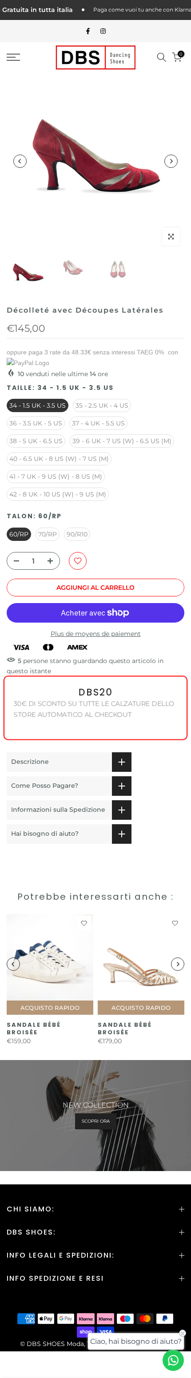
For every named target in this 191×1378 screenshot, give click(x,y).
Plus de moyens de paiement (96, 634)
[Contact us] (173, 1360)
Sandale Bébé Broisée (34, 1028)
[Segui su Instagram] (103, 31)
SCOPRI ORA (96, 1121)
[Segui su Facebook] (88, 31)
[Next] (171, 161)
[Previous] (20, 161)
